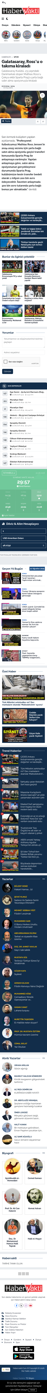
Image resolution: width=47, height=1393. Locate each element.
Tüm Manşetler (11, 1327)
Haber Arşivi (10, 1332)
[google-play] (23, 1356)
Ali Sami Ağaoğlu (23, 1137)
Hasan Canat (20, 1007)
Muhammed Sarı (22, 921)
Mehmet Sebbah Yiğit (24, 910)
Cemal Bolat (20, 1043)
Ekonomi (8, 1342)
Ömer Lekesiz (21, 1112)
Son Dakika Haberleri (14, 1330)
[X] (21, 1305)
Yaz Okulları (20, 1047)
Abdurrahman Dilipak (25, 933)
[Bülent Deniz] (7, 887)
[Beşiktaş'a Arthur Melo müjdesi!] (35, 290)
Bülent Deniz (21, 886)
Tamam (32, 1390)
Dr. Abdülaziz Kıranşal (26, 1100)
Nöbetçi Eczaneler (13, 1313)
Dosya (5, 25)
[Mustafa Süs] (7, 960)
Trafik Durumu (11, 1321)
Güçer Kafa (20, 971)
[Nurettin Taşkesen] (7, 1021)
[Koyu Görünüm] (7, 19)
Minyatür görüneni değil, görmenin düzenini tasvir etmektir (26, 1117)
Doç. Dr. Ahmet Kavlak (25, 947)
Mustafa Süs (20, 957)
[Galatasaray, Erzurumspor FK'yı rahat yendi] (12, 266)
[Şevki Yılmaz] (7, 899)
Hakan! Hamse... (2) (23, 889)
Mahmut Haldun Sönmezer (28, 1076)
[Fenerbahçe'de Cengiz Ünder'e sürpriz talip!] (12, 290)
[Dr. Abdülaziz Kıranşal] (7, 1103)
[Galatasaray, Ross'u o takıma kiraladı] (23, 104)
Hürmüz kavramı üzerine (26, 1034)
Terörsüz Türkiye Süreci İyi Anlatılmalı (26, 962)
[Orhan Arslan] (7, 1067)
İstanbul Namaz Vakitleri (15, 1319)
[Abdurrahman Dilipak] (7, 936)
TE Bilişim (30, 1378)
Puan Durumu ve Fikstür (15, 1324)
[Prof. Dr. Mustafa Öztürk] (7, 1033)
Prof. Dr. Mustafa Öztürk (27, 1031)
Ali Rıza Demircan (23, 1089)
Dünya (36, 25)
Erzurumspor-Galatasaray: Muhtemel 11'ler (11, 320)
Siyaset (26, 25)
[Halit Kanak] (7, 1127)
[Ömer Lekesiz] (7, 1115)
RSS (7, 1370)
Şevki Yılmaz (20, 897)
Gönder (7, 371)
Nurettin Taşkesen (23, 1019)
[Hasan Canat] (7, 1008)
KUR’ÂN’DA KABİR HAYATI (26, 1093)
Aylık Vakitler (9, 515)
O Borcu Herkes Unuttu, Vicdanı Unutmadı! (26, 925)
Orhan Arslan (21, 1065)
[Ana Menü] (3, 19)
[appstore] (23, 1349)
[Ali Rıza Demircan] (7, 1091)
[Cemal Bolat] (7, 1045)
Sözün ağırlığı (21, 1068)
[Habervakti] (21, 10)
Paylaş (7, 121)
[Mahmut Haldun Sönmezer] (7, 1079)
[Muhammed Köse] (7, 996)
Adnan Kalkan (21, 983)
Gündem (15, 25)
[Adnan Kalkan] (7, 984)
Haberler (6, 57)
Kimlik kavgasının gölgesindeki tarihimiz (29, 1080)
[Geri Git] (4, 2)
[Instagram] (26, 1305)
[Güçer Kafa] (7, 972)
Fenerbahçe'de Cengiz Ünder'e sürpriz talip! (11, 299)
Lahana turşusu (21, 1010)
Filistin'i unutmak (22, 913)
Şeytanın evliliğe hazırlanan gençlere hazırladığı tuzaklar (28, 1104)
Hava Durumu (11, 1316)
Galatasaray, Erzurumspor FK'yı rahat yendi (12, 276)
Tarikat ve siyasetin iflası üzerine (25, 937)
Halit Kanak (20, 1124)
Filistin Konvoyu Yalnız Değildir (29, 986)
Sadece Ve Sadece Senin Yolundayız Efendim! (26, 901)
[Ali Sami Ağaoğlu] (7, 1139)
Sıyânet (18, 974)
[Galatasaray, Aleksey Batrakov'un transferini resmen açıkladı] (35, 310)
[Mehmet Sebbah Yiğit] (7, 912)
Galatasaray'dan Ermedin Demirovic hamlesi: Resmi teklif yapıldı (33, 277)
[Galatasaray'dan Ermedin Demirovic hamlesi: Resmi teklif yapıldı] (35, 266)
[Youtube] (30, 1305)
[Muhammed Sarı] (7, 924)
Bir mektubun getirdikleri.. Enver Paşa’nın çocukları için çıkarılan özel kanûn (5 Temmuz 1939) (29, 1129)
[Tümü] (43, 879)
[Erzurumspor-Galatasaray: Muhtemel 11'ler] (12, 310)
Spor (16, 57)
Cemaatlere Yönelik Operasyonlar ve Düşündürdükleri (23, 998)
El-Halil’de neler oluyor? (26, 1022)
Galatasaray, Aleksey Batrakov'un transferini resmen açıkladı (34, 320)
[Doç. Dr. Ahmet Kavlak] (7, 948)
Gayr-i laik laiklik (22, 950)
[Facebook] (17, 1305)
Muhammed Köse (22, 994)
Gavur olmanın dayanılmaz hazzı (27, 1141)
